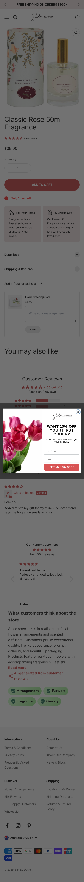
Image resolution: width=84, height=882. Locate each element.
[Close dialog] (78, 412)
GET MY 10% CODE (61, 467)
